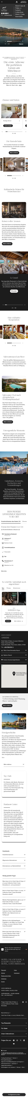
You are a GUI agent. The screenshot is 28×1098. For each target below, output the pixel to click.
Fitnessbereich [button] (8, 560)
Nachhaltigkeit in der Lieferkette (8, 1067)
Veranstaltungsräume (9, 547)
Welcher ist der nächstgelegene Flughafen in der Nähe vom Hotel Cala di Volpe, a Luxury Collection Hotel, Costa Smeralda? (13, 923)
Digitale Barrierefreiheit (6, 1065)
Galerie (21, 44)
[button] (17, 2)
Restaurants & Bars (6, 976)
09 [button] (15, 308)
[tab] (11, 521)
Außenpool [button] (7, 538)
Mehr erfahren (14, 152)
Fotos (15, 970)
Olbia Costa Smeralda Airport (11, 650)
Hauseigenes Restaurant (10, 534)
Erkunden (14, 291)
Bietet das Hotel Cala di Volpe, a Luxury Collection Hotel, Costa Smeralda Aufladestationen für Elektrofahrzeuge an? (11, 934)
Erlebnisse (3, 978)
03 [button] (15, 178)
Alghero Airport (7, 655)
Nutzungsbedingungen (6, 1059)
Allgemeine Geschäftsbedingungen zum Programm (12, 1061)
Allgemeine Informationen (9, 860)
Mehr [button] (20, 85)
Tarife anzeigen (8, 125)
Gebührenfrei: (10, 993)
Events (3, 981)
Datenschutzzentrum (5, 1063)
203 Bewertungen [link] (8, 15)
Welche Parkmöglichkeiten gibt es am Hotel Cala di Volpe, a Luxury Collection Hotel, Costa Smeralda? (13, 901)
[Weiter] (26, 132)
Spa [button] (5, 556)
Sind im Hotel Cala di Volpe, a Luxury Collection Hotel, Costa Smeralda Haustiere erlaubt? (12, 892)
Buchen (8, 621)
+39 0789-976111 (9, 647)
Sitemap (18, 1067)
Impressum (17, 973)
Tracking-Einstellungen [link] (6, 1058)
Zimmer (3, 973)
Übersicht (3, 970)
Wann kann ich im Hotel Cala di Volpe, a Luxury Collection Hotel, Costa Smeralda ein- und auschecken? (13, 883)
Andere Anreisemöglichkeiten (11, 660)
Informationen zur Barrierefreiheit (11, 866)
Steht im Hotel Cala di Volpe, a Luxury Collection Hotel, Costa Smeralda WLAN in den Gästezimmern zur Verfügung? (13, 912)
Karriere (14, 1058)
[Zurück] (2, 132)
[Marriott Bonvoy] (23, 2)
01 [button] (13, 178)
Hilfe (23, 1067)
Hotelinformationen (7, 854)
